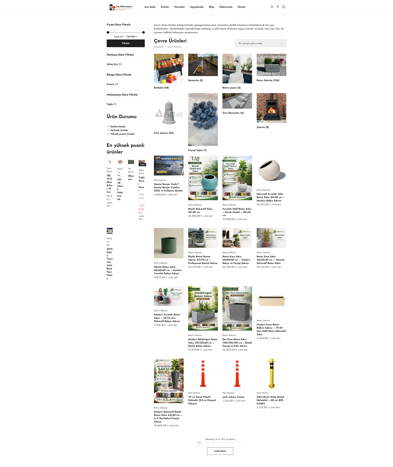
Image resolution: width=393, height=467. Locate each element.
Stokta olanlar (118, 126)
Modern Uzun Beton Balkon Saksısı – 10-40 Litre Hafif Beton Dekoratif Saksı (271, 329)
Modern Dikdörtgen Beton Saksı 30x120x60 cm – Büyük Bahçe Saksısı (203, 342)
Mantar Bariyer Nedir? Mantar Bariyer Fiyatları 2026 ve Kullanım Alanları (168, 187)
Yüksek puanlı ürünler (122, 134)
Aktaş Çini (112, 64)
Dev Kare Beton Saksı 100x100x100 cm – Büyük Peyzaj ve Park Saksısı (237, 342)
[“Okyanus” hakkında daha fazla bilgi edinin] (129, 159)
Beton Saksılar (195, 204)
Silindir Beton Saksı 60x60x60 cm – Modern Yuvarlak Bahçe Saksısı (168, 270)
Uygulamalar (197, 7)
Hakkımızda (225, 7)
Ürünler (165, 7)
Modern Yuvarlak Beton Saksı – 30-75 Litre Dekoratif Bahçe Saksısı (167, 318)
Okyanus (131, 177)
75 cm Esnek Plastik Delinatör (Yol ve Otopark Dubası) (202, 400)
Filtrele (126, 43)
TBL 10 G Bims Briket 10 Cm (110, 184)
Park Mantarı (160, 180)
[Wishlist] (179, 160)
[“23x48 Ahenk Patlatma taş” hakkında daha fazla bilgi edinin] (118, 160)
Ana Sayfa (150, 7)
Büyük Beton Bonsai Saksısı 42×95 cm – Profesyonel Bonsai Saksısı (203, 260)
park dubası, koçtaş (233, 397)
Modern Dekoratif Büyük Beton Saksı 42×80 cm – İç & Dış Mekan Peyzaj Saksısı (168, 416)
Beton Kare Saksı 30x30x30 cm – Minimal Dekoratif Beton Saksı (270, 260)
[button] (165, 171)
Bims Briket (109, 170)
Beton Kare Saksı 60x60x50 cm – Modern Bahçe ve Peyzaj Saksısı (236, 260)
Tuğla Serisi (141, 172)
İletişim (241, 7)
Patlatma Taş (120, 172)
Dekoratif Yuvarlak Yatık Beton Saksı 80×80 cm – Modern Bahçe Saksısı (271, 197)
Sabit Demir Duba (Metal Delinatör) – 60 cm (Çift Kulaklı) (270, 400)
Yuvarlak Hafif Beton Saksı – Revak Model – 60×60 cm (237, 212)
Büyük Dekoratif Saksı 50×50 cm (200, 210)
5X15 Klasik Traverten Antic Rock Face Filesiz (110, 263)
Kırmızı (110, 84)
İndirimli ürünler (119, 130)
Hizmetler (179, 7)
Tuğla (110, 104)
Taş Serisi (130, 170)
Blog (211, 7)
